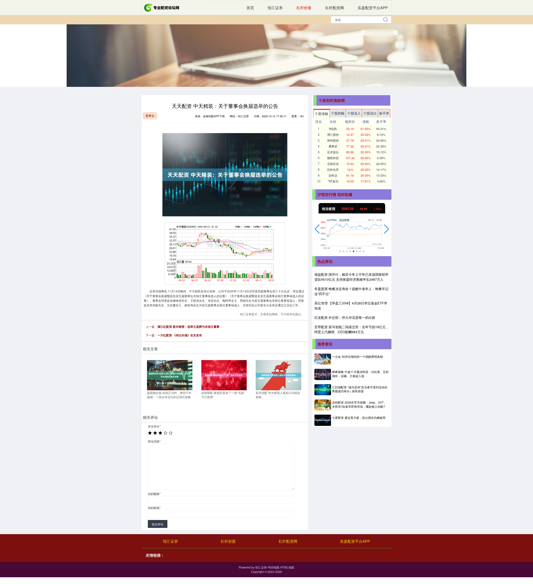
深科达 (333, 175)
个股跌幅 (337, 113)
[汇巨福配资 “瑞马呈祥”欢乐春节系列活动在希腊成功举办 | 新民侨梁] (322, 389)
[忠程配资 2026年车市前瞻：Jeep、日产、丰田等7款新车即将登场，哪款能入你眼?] (322, 404)
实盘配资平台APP (373, 7)
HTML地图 (287, 567)
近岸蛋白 (333, 152)
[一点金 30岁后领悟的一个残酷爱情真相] (322, 359)
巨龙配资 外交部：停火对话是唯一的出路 (344, 317)
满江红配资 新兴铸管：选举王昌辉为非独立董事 (188, 326)
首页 (250, 7)
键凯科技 (333, 158)
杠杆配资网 (334, 7)
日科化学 (333, 169)
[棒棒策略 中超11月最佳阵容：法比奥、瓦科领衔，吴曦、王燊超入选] (322, 374)
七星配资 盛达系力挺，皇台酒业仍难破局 (358, 417)
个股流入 (354, 113)
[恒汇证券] (162, 7)
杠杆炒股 (303, 7)
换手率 (384, 113)
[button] (317, 229)
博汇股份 (333, 134)
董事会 (150, 115)
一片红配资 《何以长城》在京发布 (179, 335)
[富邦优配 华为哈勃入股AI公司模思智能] (278, 375)
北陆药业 (333, 164)
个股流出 (370, 113)
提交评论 (157, 524)
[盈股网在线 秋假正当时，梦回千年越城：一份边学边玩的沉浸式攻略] (169, 375)
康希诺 (333, 146)
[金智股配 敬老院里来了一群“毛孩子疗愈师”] (224, 375)
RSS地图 (273, 567)
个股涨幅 (321, 113)
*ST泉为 (333, 181)
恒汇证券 (275, 7)
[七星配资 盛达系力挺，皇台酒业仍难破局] (322, 420)
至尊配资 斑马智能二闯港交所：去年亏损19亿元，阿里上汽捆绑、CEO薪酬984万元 (351, 329)
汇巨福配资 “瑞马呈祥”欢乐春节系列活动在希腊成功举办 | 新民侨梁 (359, 389)
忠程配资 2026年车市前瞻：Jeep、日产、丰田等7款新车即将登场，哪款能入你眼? (359, 404)
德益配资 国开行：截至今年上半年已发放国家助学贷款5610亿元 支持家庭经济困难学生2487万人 (351, 277)
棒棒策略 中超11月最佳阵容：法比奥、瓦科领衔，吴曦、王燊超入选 (360, 374)
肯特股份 (333, 140)
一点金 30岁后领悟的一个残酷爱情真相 (357, 356)
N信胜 (333, 129)
